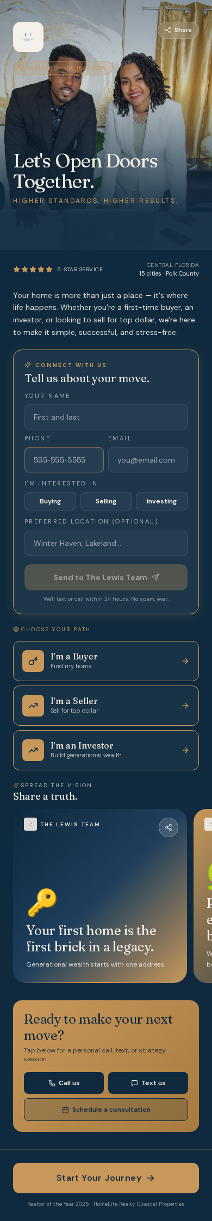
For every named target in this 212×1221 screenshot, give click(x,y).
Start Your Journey (99, 1177)
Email (120, 438)
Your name (47, 396)
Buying (50, 501)
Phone (37, 438)
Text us (153, 1083)
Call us (69, 1083)
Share (183, 30)
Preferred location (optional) (91, 521)
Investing (162, 501)
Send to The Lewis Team (100, 577)
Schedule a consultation (111, 1109)
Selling (106, 501)
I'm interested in (61, 483)
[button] (100, 896)
